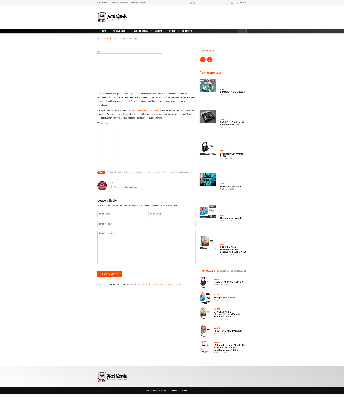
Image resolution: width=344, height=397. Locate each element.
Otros (222, 89)
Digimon (129, 172)
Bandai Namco (115, 172)
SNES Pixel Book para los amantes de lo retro (128, 3)
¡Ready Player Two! (230, 186)
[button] (191, 3)
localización (184, 172)
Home (103, 38)
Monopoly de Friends (231, 217)
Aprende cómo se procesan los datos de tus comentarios (159, 284)
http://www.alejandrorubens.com (123, 187)
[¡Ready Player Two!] (208, 187)
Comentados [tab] (238, 271)
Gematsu (104, 123)
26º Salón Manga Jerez (232, 91)
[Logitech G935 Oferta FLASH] (208, 155)
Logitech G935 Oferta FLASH (231, 155)
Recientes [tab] (223, 271)
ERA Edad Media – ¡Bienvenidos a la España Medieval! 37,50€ (233, 249)
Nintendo (114, 38)
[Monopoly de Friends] (208, 218)
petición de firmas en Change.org (144, 110)
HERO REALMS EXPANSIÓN (228, 330)
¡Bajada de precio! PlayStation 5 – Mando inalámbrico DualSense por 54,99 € (230, 347)
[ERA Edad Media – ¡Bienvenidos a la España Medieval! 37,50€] (208, 250)
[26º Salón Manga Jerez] (208, 92)
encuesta (170, 172)
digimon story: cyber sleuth (149, 172)
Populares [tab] (208, 271)
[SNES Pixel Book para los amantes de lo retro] (208, 124)
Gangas (223, 151)
